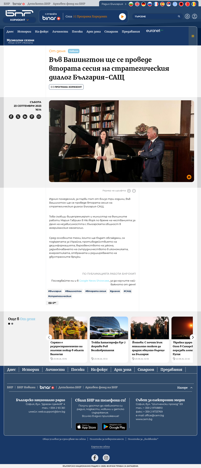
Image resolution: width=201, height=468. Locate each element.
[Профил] (194, 16)
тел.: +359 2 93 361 (53, 407)
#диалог (115, 291)
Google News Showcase (94, 280)
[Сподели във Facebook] (11, 116)
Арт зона (122, 369)
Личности (55, 369)
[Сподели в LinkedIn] (24, 116)
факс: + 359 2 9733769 (149, 411)
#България (54, 291)
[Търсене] (179, 16)
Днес (11, 369)
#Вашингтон (73, 291)
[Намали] (134, 191)
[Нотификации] (187, 16)
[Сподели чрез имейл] (38, 116)
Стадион (146, 369)
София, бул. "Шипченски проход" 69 (159, 404)
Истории (30, 369)
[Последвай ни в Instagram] (106, 458)
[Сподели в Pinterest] (31, 116)
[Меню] (193, 36)
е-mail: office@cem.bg (150, 415)
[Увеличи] (129, 191)
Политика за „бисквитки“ (143, 439)
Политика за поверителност (107, 439)
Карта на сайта (100, 446)
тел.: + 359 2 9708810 (149, 407)
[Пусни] (122, 16)
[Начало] (19, 13)
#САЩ (127, 291)
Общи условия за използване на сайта (64, 439)
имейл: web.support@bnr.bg (47, 411)
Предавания (171, 369)
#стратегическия (59, 296)
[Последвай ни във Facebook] (95, 458)
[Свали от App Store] (86, 426)
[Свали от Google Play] (114, 426)
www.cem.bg (144, 419)
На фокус (99, 369)
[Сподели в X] (18, 116)
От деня (57, 51)
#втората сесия (95, 291)
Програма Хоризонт (68, 87)
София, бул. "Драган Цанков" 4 (45, 404)
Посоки (77, 369)
